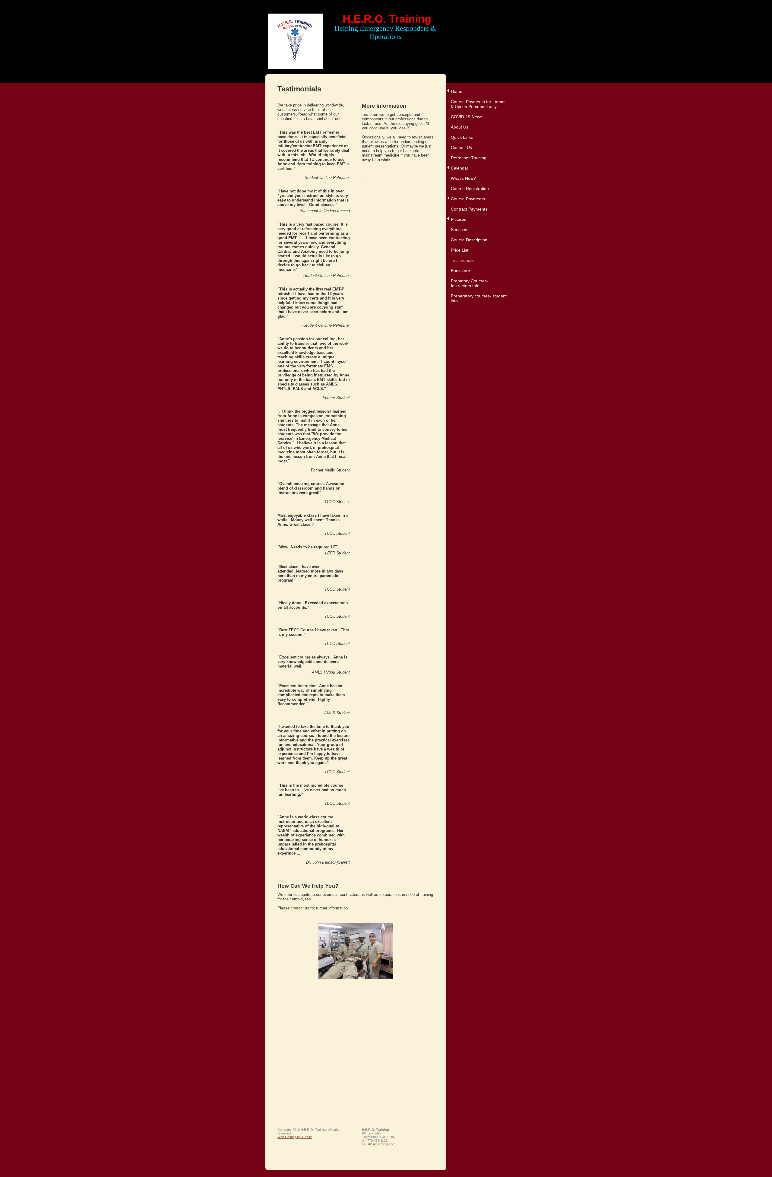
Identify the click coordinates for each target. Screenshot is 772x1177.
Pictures (458, 219)
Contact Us (461, 147)
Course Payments (468, 198)
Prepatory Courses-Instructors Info (469, 283)
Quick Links (462, 137)
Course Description (469, 239)
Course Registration (470, 188)
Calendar (459, 168)
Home (456, 91)
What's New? (463, 178)
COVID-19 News (466, 116)
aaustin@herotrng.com (378, 1144)
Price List (459, 250)
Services (459, 229)
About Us (459, 127)
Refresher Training (468, 157)
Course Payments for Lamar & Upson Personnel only (478, 104)
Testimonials (462, 260)
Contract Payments (469, 209)
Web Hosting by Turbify (294, 1137)
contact (297, 908)
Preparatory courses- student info (479, 298)
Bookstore (460, 270)
